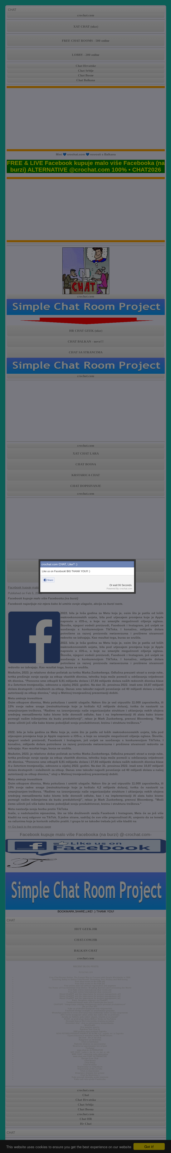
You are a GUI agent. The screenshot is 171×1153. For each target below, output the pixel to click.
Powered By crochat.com (119, 588)
